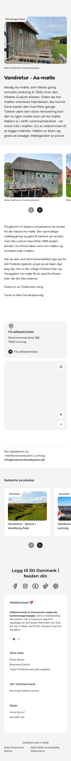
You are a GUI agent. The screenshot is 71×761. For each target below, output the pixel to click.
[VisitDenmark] (21, 602)
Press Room (17, 659)
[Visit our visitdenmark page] (35, 586)
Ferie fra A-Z (17, 712)
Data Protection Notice (14, 749)
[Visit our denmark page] (15, 586)
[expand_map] (61, 366)
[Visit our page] (25, 586)
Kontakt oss (17, 717)
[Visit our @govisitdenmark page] (46, 586)
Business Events (20, 664)
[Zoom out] (61, 424)
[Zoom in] (61, 414)
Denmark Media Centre (24, 690)
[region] (35, 395)
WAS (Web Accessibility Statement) (45, 749)
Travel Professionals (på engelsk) (30, 669)
